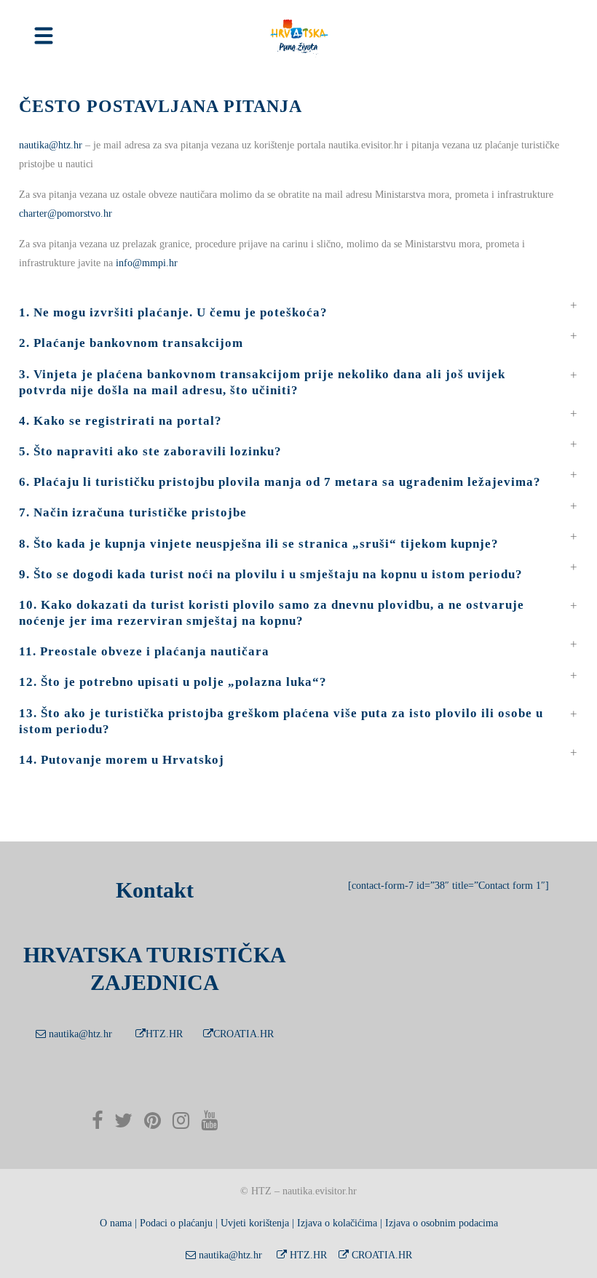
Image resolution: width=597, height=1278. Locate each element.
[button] (298, 305)
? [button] (271, 613)
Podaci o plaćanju (176, 1223)
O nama (116, 1223)
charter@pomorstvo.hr (65, 213)
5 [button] (150, 451)
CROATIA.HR (243, 1034)
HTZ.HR (164, 1034)
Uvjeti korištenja (255, 1223)
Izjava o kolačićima (337, 1223)
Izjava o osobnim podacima (441, 1223)
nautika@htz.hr (50, 145)
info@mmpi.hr (147, 262)
